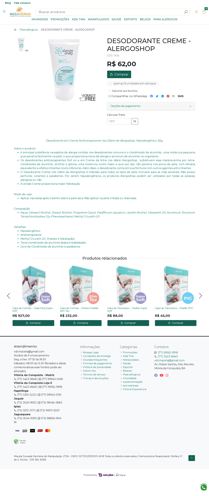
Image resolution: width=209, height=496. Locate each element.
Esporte (130, 19)
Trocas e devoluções (95, 378)
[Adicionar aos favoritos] (16, 268)
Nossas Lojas (91, 352)
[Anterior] (9, 296)
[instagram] (167, 375)
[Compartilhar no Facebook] (151, 96)
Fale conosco (22, 3)
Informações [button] (90, 347)
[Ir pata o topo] (191, 458)
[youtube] (162, 375)
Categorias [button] (128, 347)
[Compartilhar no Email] (173, 96)
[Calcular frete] (134, 121)
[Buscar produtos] (185, 12)
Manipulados (98, 19)
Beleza (145, 19)
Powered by (90, 475)
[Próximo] (200, 296)
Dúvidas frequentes (95, 359)
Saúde (116, 19)
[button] (196, 12)
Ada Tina (78, 19)
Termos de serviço (94, 374)
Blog (8, 3)
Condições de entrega (97, 356)
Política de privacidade (97, 367)
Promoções (60, 19)
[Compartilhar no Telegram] (162, 96)
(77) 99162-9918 (168, 352)
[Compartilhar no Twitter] (157, 96)
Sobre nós (89, 370)
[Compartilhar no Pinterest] (168, 96)
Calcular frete (116, 114)
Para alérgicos (165, 19)
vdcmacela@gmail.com (169, 360)
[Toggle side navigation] (4, 11)
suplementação (133, 381)
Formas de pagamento (97, 363)
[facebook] (156, 375)
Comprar (35, 323)
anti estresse (130, 385)
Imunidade (40, 19)
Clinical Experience (134, 389)
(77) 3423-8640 (168, 356)
